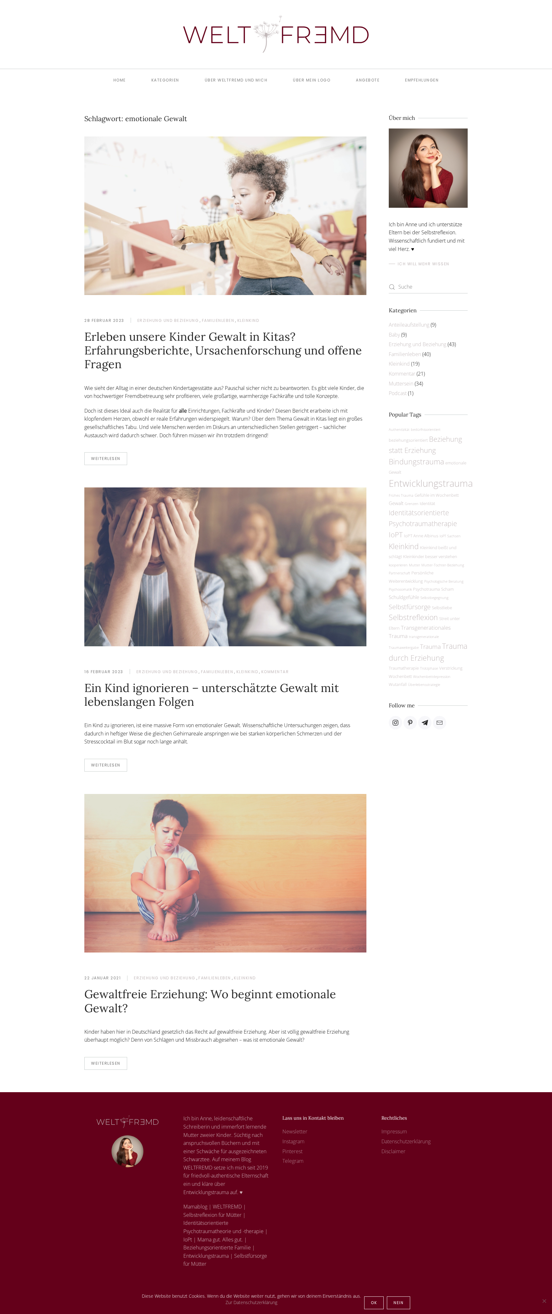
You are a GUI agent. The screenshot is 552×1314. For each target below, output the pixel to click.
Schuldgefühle (404, 597)
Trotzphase (429, 668)
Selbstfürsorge (410, 606)
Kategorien (165, 80)
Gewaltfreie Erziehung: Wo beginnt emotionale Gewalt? (210, 1001)
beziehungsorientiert (408, 440)
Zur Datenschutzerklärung (251, 1302)
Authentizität (399, 429)
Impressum (394, 1131)
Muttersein (401, 383)
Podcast (398, 393)
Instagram (293, 1141)
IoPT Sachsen (450, 536)
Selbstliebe (442, 607)
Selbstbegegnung (434, 597)
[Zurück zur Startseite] (276, 34)
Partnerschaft (399, 573)
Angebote (367, 80)
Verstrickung (451, 668)
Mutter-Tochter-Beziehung (442, 565)
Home (119, 80)
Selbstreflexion (413, 617)
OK (374, 1302)
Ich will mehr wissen (423, 264)
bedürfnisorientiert (426, 429)
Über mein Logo (311, 80)
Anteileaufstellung (409, 324)
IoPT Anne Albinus (421, 536)
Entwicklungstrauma (431, 483)
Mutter (414, 565)
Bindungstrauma (416, 461)
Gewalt (396, 503)
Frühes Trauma (401, 495)
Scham (447, 589)
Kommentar (275, 671)
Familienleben (218, 320)
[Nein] (544, 1301)
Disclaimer (393, 1151)
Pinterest (292, 1151)
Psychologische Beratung (444, 581)
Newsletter (294, 1131)
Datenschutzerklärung (406, 1141)
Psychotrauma (426, 589)
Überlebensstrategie (424, 684)
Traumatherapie (404, 668)
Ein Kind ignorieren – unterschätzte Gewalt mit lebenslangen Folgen (211, 694)
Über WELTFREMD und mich (236, 80)
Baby (394, 334)
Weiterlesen (105, 458)
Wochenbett (400, 676)
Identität (427, 503)
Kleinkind (248, 320)
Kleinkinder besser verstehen (430, 556)
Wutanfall (398, 684)
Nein (398, 1302)
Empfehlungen (422, 80)
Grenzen (411, 503)
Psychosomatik (400, 589)
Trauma (430, 646)
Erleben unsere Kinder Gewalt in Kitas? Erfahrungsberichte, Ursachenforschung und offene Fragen (223, 350)
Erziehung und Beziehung (168, 320)
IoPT (396, 534)
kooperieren (398, 565)
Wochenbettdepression (431, 676)
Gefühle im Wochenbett (437, 495)
